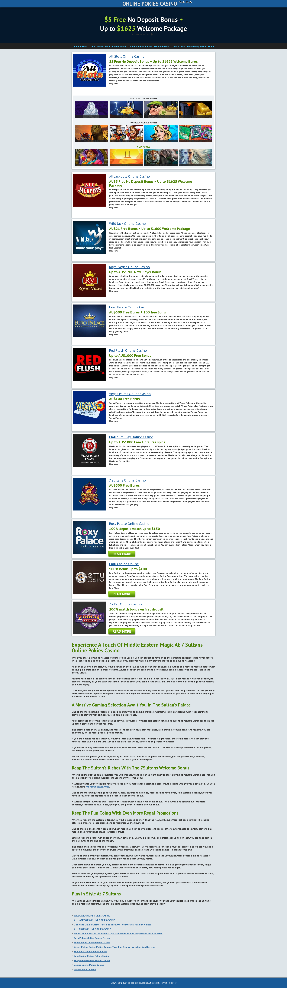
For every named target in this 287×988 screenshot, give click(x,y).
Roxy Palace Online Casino (129, 523)
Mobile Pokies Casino (141, 46)
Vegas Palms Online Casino (130, 393)
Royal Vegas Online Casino (129, 267)
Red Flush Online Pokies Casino (90, 951)
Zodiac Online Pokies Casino (89, 964)
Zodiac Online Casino (125, 604)
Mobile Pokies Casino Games (169, 46)
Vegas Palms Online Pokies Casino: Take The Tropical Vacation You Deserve (114, 946)
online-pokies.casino (138, 982)
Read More (122, 553)
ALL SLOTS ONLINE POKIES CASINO (92, 929)
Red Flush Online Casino (128, 350)
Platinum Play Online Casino (131, 437)
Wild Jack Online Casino (127, 223)
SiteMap (173, 982)
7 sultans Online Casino (127, 480)
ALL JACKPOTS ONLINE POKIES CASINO (94, 920)
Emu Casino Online (124, 564)
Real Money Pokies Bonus (200, 46)
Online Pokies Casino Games (112, 46)
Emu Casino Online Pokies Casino (91, 955)
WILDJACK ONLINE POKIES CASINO (92, 915)
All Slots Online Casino (127, 56)
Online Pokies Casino (150, 3)
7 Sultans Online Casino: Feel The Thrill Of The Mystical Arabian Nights (112, 924)
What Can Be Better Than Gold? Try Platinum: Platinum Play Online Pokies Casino (118, 933)
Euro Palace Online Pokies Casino (92, 938)
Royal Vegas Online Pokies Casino (92, 942)
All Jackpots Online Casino (129, 176)
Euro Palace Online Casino (129, 307)
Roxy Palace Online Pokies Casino (92, 960)
